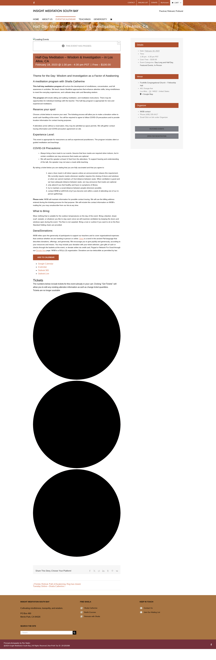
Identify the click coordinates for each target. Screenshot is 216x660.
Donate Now (41, 250)
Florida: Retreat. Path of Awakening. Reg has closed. (57, 584)
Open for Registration (156, 136)
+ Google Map (147, 94)
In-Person (158, 65)
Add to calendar (45, 257)
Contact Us (148, 608)
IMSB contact (145, 112)
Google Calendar (45, 264)
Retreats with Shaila (92, 616)
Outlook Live (43, 274)
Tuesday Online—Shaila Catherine (48, 586)
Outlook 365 (43, 270)
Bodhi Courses (90, 612)
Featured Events (146, 65)
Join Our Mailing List (152, 612)
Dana (81, 239)
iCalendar (42, 267)
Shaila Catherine (90, 608)
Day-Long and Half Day (164, 62)
